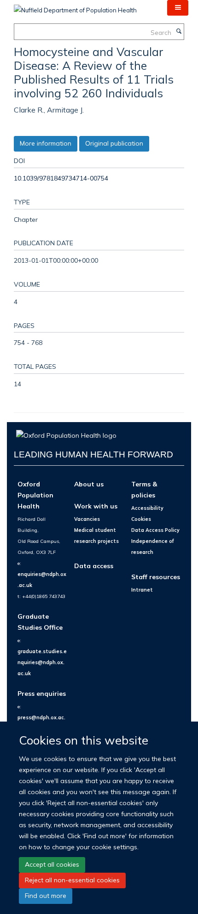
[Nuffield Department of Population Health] (75, 7)
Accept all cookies (52, 864)
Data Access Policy (155, 530)
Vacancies (87, 519)
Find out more (45, 895)
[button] (177, 8)
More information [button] (45, 143)
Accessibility (147, 508)
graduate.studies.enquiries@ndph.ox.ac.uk (42, 662)
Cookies (141, 519)
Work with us (95, 506)
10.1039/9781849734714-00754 (61, 178)
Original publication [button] (114, 143)
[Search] (179, 32)
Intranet (142, 590)
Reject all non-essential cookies (72, 880)
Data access (93, 566)
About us (89, 484)
